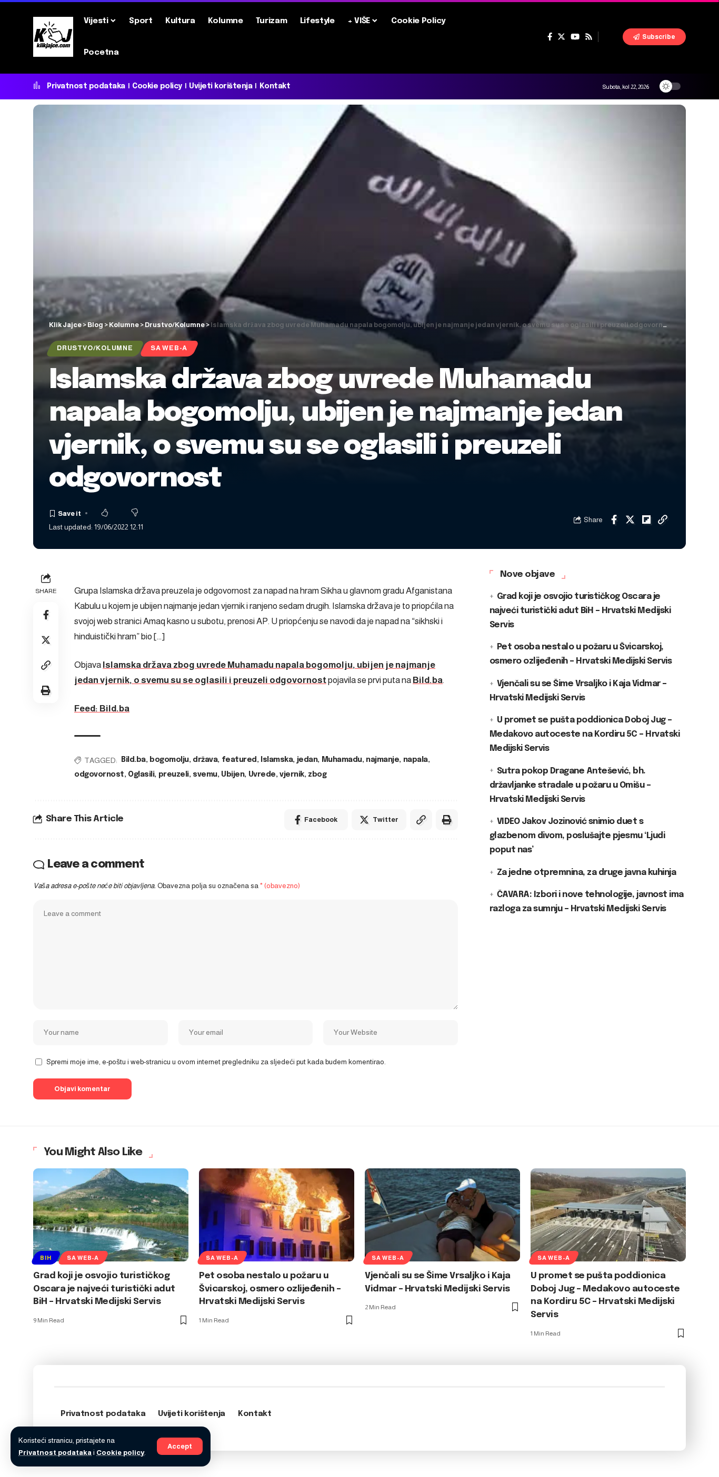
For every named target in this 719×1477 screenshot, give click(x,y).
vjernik (291, 774)
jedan (307, 759)
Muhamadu (342, 759)
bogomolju (169, 759)
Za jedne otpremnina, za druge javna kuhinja (586, 872)
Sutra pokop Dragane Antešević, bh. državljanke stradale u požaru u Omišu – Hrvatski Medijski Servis (570, 785)
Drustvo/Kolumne (95, 348)
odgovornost (99, 774)
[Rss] (588, 37)
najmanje (382, 759)
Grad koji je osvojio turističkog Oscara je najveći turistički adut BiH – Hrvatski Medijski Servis (580, 610)
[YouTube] (575, 37)
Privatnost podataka (55, 1452)
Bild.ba (428, 680)
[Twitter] (561, 37)
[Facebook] (550, 37)
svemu (205, 774)
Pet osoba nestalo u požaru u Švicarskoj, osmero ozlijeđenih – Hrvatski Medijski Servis (270, 1288)
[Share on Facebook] (613, 519)
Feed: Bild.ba (101, 709)
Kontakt (275, 86)
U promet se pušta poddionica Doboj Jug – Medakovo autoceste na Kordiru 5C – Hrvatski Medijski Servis (585, 734)
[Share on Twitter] (630, 519)
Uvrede (262, 774)
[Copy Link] (662, 519)
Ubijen (232, 774)
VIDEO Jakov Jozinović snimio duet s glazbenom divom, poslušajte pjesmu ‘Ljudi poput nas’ (577, 836)
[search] (610, 36)
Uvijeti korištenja (220, 86)
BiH (45, 1258)
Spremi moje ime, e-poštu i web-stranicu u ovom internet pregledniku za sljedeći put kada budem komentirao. (216, 1062)
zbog (317, 774)
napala (415, 759)
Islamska (277, 759)
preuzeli (173, 774)
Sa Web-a (169, 348)
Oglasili (141, 774)
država (205, 759)
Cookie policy (120, 1452)
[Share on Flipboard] (646, 519)
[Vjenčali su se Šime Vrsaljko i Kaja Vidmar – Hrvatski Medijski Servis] (442, 1214)
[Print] (45, 690)
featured (239, 759)
